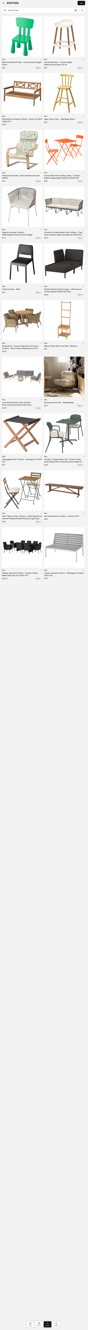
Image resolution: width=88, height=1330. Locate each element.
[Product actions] (41, 59)
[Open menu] (3, 3)
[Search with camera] (75, 10)
